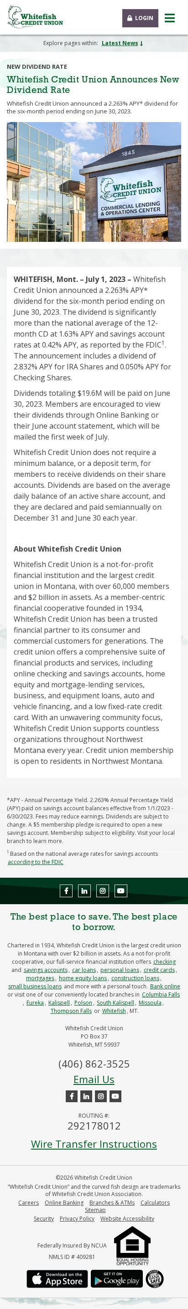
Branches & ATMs (112, 1203)
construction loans (135, 978)
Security (44, 1218)
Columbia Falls (161, 994)
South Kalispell (115, 1003)
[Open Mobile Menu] (170, 18)
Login (144, 18)
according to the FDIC (35, 862)
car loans (84, 970)
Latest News (120, 43)
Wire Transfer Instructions (94, 1143)
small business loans (35, 986)
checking (164, 962)
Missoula (150, 1003)
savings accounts (46, 970)
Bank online (165, 986)
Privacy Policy (77, 1218)
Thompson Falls (71, 1011)
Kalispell (59, 1003)
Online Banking (64, 1203)
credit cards (159, 970)
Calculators (155, 1203)
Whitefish (114, 1011)
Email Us (94, 1079)
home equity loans (83, 978)
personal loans (119, 970)
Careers (28, 1203)
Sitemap (95, 1210)
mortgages (40, 978)
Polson (83, 1003)
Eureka (35, 1003)
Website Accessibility (127, 1218)
